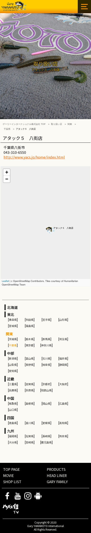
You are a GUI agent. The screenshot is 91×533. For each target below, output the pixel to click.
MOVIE (8, 475)
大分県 (13, 442)
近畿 (10, 378)
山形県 (63, 319)
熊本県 (63, 436)
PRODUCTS (56, 469)
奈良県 (30, 390)
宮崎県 (30, 442)
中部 (10, 353)
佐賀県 (30, 436)
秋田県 (30, 319)
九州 (10, 431)
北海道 (12, 307)
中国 (10, 398)
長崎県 (46, 436)
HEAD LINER (57, 475)
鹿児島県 (46, 442)
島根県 (30, 403)
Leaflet (5, 281)
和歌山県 (46, 390)
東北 (10, 314)
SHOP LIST (12, 481)
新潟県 (13, 358)
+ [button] (6, 172)
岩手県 (46, 319)
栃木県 (30, 339)
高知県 (63, 423)
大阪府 (63, 384)
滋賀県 (30, 384)
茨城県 (13, 339)
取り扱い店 (56, 124)
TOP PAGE (11, 469)
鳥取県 (13, 403)
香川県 (30, 423)
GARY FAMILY (57, 481)
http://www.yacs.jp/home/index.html (34, 157)
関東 (70, 124)
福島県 (30, 326)
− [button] (6, 179)
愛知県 (13, 371)
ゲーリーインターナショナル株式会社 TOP (24, 124)
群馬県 (46, 339)
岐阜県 (46, 364)
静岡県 (63, 364)
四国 (10, 417)
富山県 (30, 358)
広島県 (63, 403)
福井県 (63, 358)
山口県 (13, 409)
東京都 (30, 345)
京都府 (46, 384)
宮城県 (13, 326)
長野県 (30, 364)
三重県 (13, 384)
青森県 (13, 319)
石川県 (46, 358)
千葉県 (7, 129)
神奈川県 (46, 345)
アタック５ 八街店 (63, 228)
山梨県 (13, 364)
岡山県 (46, 403)
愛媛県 (46, 423)
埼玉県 (63, 339)
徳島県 (13, 423)
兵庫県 (13, 390)
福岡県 (13, 436)
